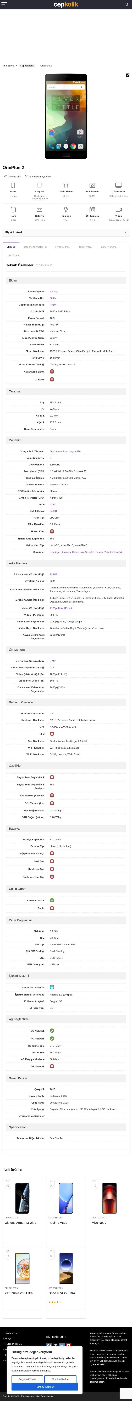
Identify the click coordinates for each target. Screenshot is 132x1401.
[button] (127, 75)
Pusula (99, 552)
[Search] (127, 4)
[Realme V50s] (66, 1198)
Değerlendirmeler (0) (35, 246)
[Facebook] (49, 1345)
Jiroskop (66, 552)
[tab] (11, 246)
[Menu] (4, 4)
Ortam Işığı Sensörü (83, 552)
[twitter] (55, 1345)
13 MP (53, 574)
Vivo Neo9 (99, 1222)
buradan (124, 1378)
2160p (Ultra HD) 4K (61, 608)
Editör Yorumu (109, 246)
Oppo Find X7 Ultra (61, 1293)
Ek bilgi (11, 246)
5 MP (53, 661)
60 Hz (53, 298)
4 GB (52, 504)
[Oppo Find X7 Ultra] (66, 1268)
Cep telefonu (27, 65)
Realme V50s (57, 1222)
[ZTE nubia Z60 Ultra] (22, 1268)
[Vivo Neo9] (109, 1198)
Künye (8, 1338)
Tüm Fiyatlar (85, 246)
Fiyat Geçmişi (62, 246)
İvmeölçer (55, 552)
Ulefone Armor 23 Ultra (20, 1222)
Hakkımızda (11, 1333)
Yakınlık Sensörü (113, 552)
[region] (44, 1370)
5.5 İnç (53, 291)
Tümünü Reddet (60, 1379)
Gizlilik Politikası (13, 1344)
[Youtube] (68, 1345)
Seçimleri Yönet (27, 1379)
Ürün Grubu (13, 255)
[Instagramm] (62, 1345)
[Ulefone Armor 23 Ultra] (22, 1198)
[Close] (79, 1349)
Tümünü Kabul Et (44, 1386)
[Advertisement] (66, 35)
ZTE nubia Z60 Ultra (19, 1293)
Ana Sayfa (8, 65)
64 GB (53, 511)
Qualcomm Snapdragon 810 (65, 451)
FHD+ (53, 304)
